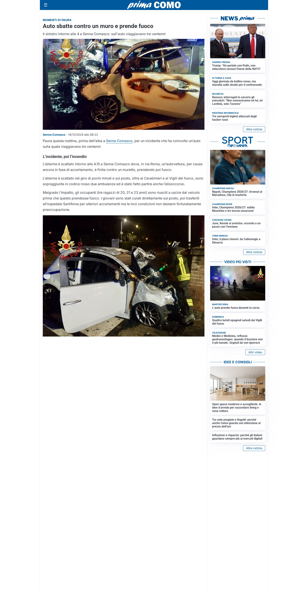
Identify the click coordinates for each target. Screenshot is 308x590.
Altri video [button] (255, 352)
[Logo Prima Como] (154, 5)
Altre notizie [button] (254, 129)
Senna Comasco (119, 141)
